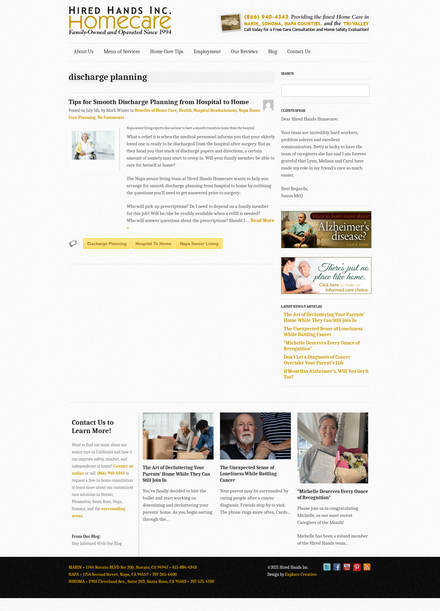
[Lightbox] (203, 456)
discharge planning (107, 243)
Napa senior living (199, 243)
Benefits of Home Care (156, 110)
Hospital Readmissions (215, 110)
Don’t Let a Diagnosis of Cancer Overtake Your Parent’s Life (317, 360)
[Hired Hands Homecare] (120, 34)
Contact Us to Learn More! (93, 426)
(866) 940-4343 (111, 473)
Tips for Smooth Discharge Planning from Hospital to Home (159, 102)
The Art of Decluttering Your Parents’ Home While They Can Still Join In (324, 317)
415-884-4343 (184, 567)
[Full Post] (210, 456)
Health (185, 110)
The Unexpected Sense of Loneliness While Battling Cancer (323, 331)
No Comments (111, 117)
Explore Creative (301, 574)
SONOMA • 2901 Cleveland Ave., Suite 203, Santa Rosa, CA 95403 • (129, 581)
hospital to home (153, 243)
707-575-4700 (202, 581)
